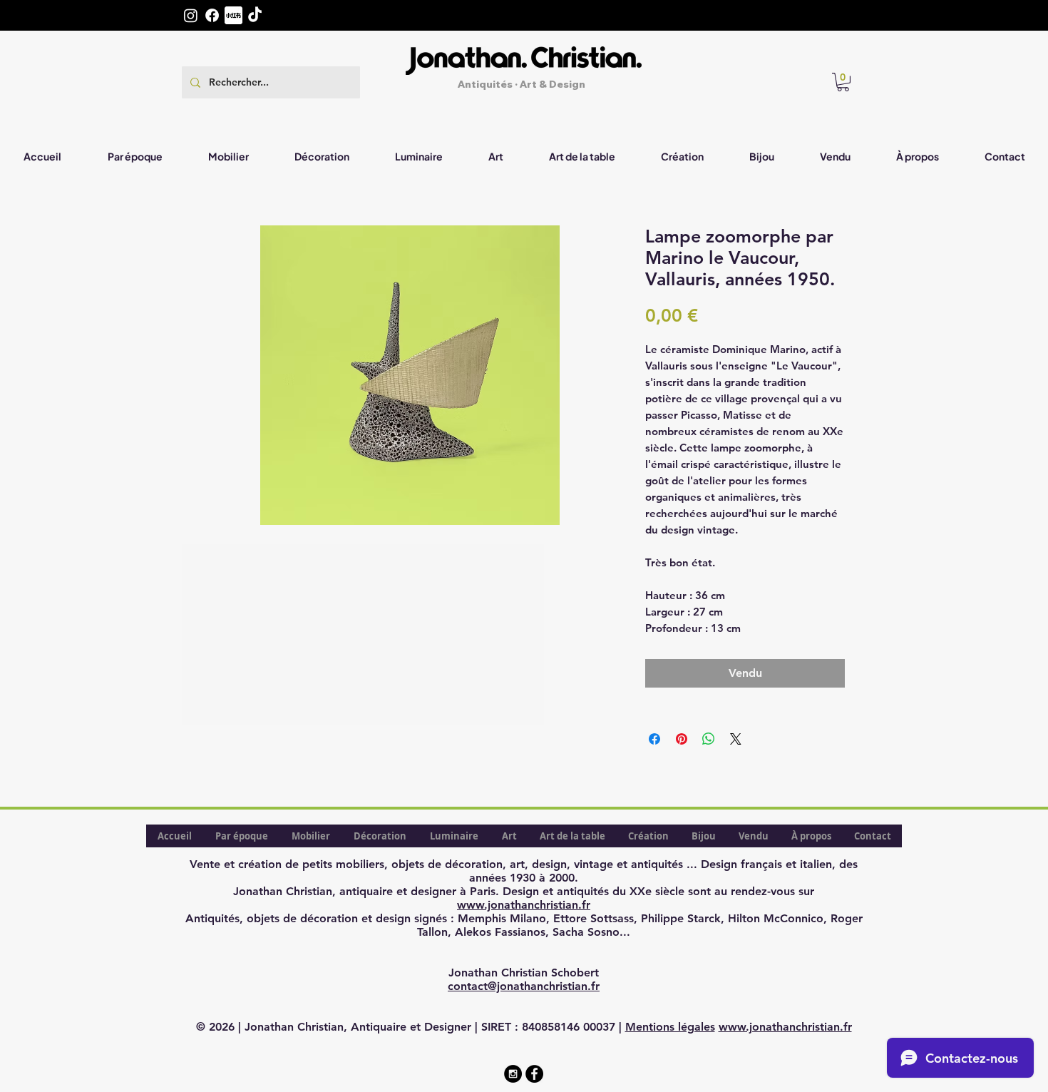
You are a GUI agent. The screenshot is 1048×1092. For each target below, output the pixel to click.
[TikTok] (255, 15)
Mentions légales (670, 1027)
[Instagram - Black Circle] (513, 1074)
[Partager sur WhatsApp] (708, 738)
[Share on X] (735, 738)
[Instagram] (191, 15)
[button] (843, 82)
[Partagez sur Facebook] (654, 738)
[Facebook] (212, 15)
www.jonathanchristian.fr (523, 905)
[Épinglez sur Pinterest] (681, 738)
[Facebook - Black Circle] (534, 1074)
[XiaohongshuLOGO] (233, 15)
